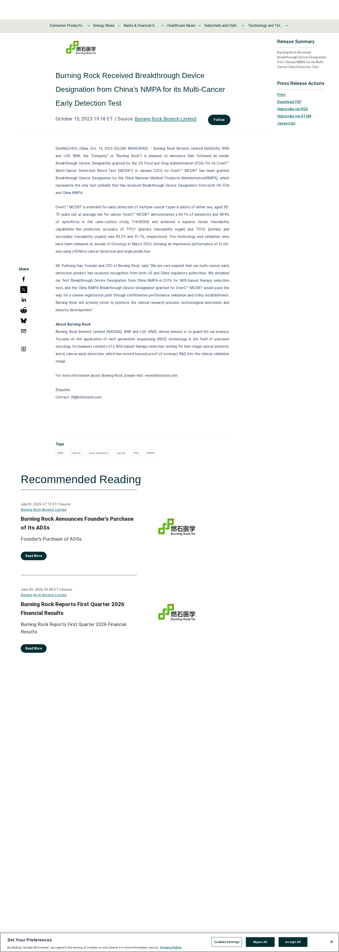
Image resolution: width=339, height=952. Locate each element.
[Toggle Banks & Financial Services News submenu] (162, 25)
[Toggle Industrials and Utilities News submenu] (243, 25)
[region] (169, 942)
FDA (136, 453)
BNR (60, 453)
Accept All (293, 941)
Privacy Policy (170, 947)
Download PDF (289, 102)
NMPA (151, 453)
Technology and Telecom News (265, 25)
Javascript (286, 123)
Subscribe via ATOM (294, 116)
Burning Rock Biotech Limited (165, 119)
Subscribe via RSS (292, 109)
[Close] (332, 942)
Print (281, 95)
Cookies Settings (226, 941)
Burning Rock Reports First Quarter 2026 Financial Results (72, 608)
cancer (120, 453)
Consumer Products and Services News (67, 25)
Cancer (76, 453)
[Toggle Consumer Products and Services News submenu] (88, 25)
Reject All (260, 941)
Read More (33, 556)
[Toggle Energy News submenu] (119, 25)
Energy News (104, 25)
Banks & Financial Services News (141, 25)
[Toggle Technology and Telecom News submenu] (287, 25)
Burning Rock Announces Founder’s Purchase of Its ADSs (77, 523)
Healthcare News (181, 25)
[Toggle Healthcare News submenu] (199, 25)
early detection (98, 453)
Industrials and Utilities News (221, 25)
